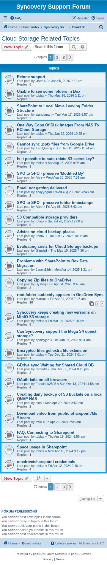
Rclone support (31, 77)
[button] (70, 57)
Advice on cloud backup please (46, 232)
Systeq (41, 284)
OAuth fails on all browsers (42, 379)
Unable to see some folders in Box (48, 91)
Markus (41, 299)
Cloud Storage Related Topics (40, 38)
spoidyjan (42, 340)
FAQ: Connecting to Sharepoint (45, 432)
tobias (40, 95)
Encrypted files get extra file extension (52, 350)
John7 (40, 236)
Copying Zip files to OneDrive (44, 280)
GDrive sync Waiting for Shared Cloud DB (55, 365)
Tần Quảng (44, 148)
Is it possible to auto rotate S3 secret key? (55, 159)
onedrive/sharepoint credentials (46, 461)
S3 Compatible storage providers (47, 217)
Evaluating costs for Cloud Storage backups (57, 246)
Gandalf (41, 250)
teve (39, 422)
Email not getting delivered (42, 188)
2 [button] (57, 57)
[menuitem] (16, 18)
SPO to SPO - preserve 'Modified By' (50, 173)
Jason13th (43, 269)
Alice (39, 177)
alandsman (43, 114)
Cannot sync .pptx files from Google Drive (55, 144)
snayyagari (44, 192)
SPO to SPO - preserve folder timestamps (55, 202)
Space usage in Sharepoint (42, 447)
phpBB (38, 553)
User (39, 81)
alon (39, 403)
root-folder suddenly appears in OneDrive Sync (60, 294)
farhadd (41, 369)
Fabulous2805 (46, 384)
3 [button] (64, 57)
